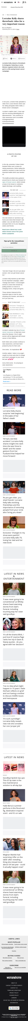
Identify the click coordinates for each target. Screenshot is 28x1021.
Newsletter (22, 58)
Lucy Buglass (8, 27)
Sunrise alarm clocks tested (20, 944)
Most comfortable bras (21, 960)
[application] (14, 134)
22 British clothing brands (20, 947)
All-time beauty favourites (7, 944)
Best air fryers (20, 957)
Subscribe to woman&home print (8, 968)
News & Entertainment (12, 14)
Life (3, 14)
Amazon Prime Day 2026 (17, 7)
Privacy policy (14, 992)
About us (14, 983)
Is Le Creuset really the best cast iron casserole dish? (7, 947)
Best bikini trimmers (7, 957)
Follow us (14, 58)
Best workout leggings (7, 960)
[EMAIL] (4, 372)
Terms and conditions (14, 990)
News (17, 29)
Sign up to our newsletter (20, 967)
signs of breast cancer (9, 182)
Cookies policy (14, 995)
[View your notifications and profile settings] (15, 2)
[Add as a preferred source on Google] (14, 1008)
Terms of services (20, 255)
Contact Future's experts (14, 985)
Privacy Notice (21, 256)
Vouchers (14, 951)
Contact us (14, 988)
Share (6, 58)
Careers (14, 997)
